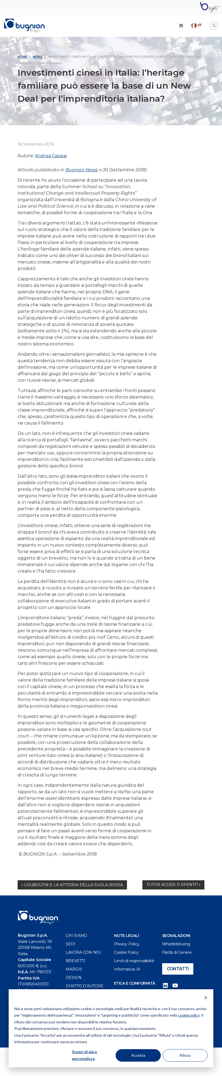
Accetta (138, 1055)
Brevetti (75, 960)
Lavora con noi (83, 952)
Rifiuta (185, 1055)
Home (22, 57)
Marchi (74, 969)
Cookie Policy (126, 952)
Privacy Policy (126, 944)
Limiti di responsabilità (134, 960)
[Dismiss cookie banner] (206, 998)
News (38, 57)
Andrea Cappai (51, 155)
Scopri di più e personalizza (84, 1055)
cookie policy (189, 1015)
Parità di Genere (177, 952)
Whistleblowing (176, 944)
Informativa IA (127, 969)
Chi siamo (76, 935)
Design (73, 977)
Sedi (70, 944)
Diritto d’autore (84, 986)
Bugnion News (82, 169)
